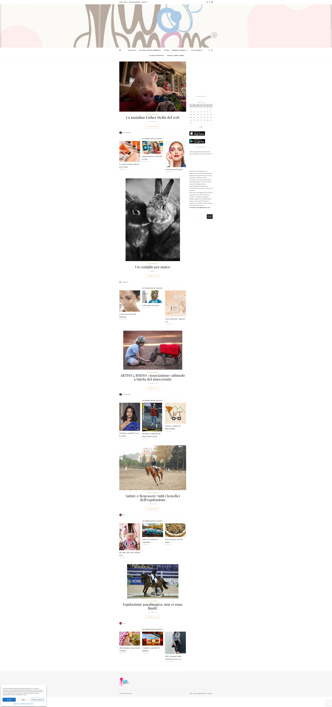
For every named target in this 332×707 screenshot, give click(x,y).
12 (198, 114)
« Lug (200, 127)
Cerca (209, 216)
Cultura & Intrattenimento (150, 50)
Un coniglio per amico (152, 267)
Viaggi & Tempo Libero (175, 55)
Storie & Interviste (156, 55)
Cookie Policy (16, 703)
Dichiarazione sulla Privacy (26, 703)
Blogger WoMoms (134, 2)
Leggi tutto (153, 126)
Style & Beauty (197, 50)
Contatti (144, 2)
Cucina (166, 50)
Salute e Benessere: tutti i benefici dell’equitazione (153, 498)
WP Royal (129, 693)
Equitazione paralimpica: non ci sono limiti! (152, 606)
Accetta (9, 699)
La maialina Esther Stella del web (152, 117)
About (126, 2)
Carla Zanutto (127, 132)
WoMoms (125, 282)
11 (194, 114)
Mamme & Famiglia (179, 50)
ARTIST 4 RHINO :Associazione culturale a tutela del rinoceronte (152, 377)
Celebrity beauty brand (173, 169)
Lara (124, 515)
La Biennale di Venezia (150, 305)
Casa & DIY (132, 50)
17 (191, 117)
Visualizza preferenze (37, 699)
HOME (121, 2)
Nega (23, 699)
